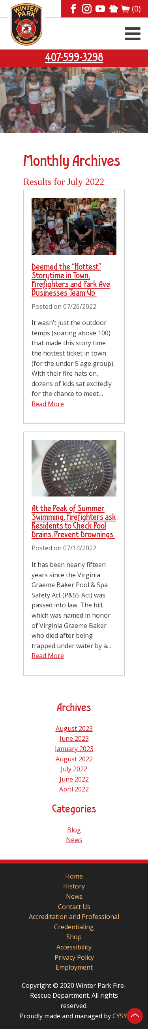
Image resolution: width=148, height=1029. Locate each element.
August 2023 (74, 728)
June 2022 (74, 779)
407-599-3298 (74, 58)
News (74, 839)
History (74, 886)
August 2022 (74, 759)
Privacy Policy (74, 957)
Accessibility (74, 947)
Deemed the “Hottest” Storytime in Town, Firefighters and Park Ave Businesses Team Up (71, 280)
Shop (74, 936)
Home (74, 876)
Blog (74, 829)
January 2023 (74, 748)
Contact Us (74, 906)
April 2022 (74, 789)
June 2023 (74, 738)
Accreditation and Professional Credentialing (74, 921)
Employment (74, 967)
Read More (48, 403)
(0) (136, 8)
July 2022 (74, 769)
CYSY (119, 1016)
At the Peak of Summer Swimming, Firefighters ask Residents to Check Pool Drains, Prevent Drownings (74, 521)
